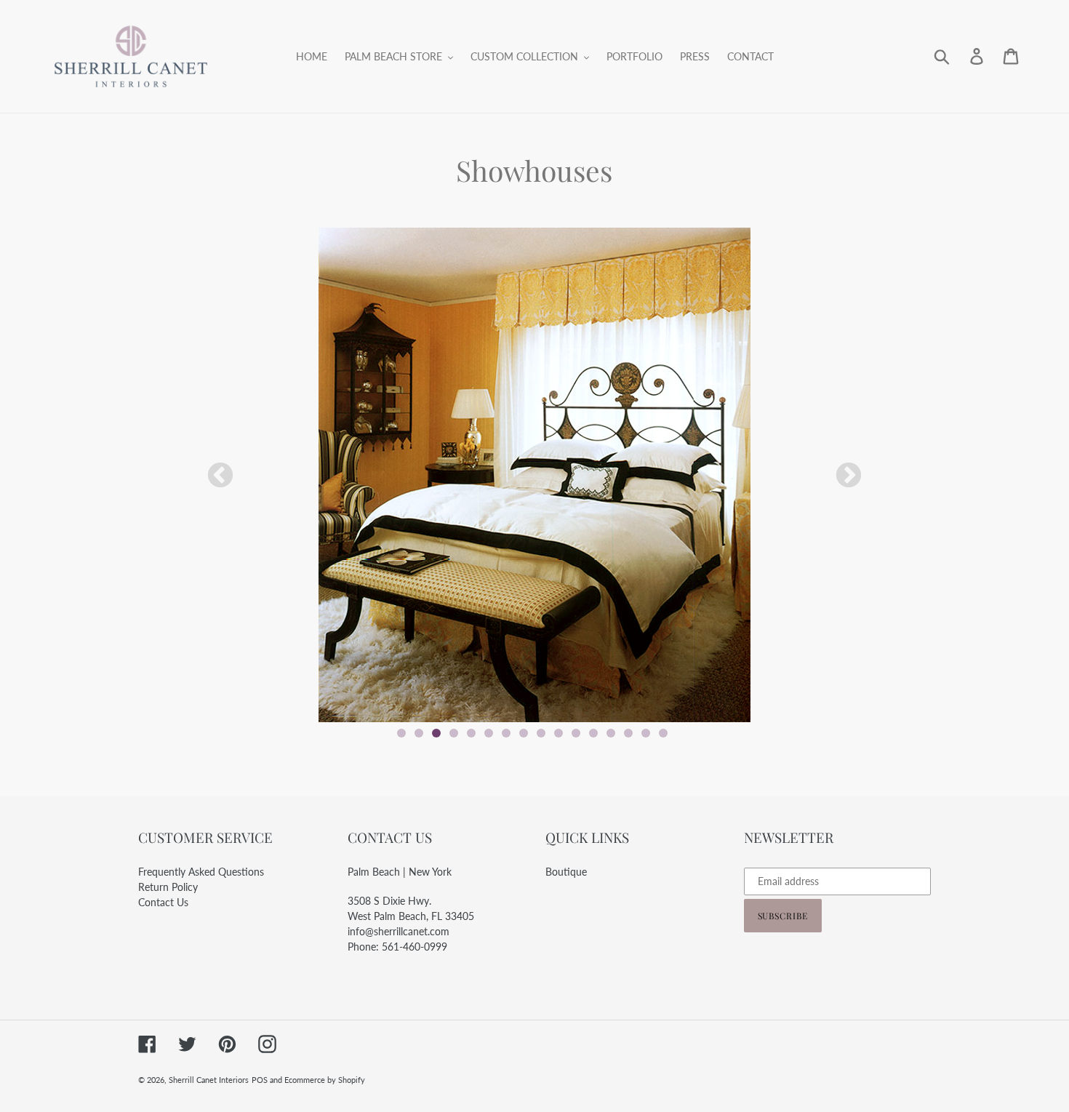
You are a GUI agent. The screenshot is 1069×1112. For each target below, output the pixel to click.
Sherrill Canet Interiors (209, 1079)
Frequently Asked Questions (201, 871)
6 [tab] (488, 733)
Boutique (566, 871)
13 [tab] (610, 733)
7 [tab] (506, 733)
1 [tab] (401, 733)
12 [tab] (593, 733)
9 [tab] (541, 733)
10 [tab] (558, 733)
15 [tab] (645, 733)
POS (260, 1079)
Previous (220, 476)
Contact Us (163, 902)
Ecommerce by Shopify (324, 1079)
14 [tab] (628, 733)
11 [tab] (576, 733)
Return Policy (168, 887)
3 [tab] (436, 733)
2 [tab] (419, 733)
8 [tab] (523, 733)
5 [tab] (471, 733)
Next (848, 476)
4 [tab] (453, 733)
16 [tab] (663, 733)
